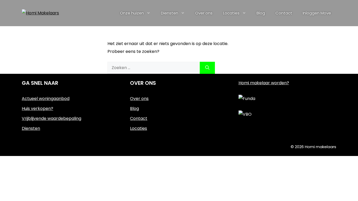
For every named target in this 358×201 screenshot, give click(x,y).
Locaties (231, 13)
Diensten (169, 13)
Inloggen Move (317, 13)
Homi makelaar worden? (263, 83)
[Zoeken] (207, 68)
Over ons (204, 13)
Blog (261, 13)
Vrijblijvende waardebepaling (51, 118)
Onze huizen (132, 13)
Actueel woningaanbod (45, 99)
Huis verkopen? (37, 108)
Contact (283, 13)
